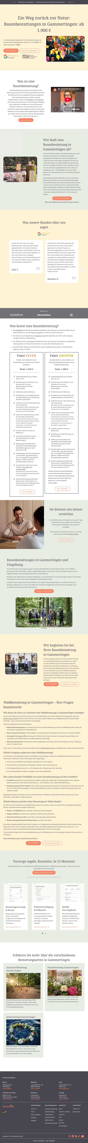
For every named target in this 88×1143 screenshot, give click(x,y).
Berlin (60, 1109)
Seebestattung (49, 1120)
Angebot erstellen (69, 684)
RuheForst (40, 100)
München (61, 1123)
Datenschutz (76, 1111)
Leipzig (61, 1120)
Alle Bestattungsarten (51, 1123)
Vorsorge (33, 1117)
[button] (82, 269)
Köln (60, 1117)
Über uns (33, 1108)
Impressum (76, 1108)
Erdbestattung (49, 1114)
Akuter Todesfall (35, 1114)
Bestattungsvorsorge (10, 718)
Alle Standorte (63, 1126)
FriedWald (30, 100)
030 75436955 (11, 50)
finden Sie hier (73, 534)
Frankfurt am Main (64, 1112)
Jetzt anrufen (26, 120)
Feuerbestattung (50, 1117)
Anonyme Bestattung (51, 1109)
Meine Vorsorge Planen (44, 873)
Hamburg (61, 1114)
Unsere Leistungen (62, 198)
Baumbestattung (50, 1112)
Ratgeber (33, 1120)
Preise (33, 1111)
